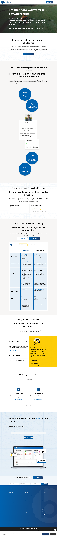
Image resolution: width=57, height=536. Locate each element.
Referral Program (29, 522)
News (10, 512)
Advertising (28, 520)
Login (44, 2)
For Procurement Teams (17, 361)
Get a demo (49, 2)
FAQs (10, 520)
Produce (43, 494)
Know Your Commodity (13, 516)
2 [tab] (27, 405)
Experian (43, 244)
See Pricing (22, 238)
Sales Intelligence (12, 494)
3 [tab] (28, 405)
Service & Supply (45, 498)
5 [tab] (30, 405)
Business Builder (12, 502)
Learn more (4, 534)
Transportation (45, 496)
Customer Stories (12, 518)
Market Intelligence (12, 500)
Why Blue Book (44, 509)
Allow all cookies (46, 534)
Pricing (42, 511)
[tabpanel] (18, 395)
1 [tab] (26, 405)
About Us (27, 512)
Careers (27, 518)
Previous (27, 383)
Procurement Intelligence (13, 498)
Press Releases (28, 516)
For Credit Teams (14, 355)
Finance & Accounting (29, 496)
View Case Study (12, 350)
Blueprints (10, 514)
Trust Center (28, 514)
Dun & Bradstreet (23, 244)
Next (30, 383)
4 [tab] (29, 405)
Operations (27, 500)
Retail (43, 500)
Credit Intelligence (12, 496)
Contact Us (43, 514)
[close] (55, 530)
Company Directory (12, 522)
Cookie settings (53, 534)
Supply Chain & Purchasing (30, 498)
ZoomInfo (33, 244)
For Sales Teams (14, 341)
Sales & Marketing (28, 494)
